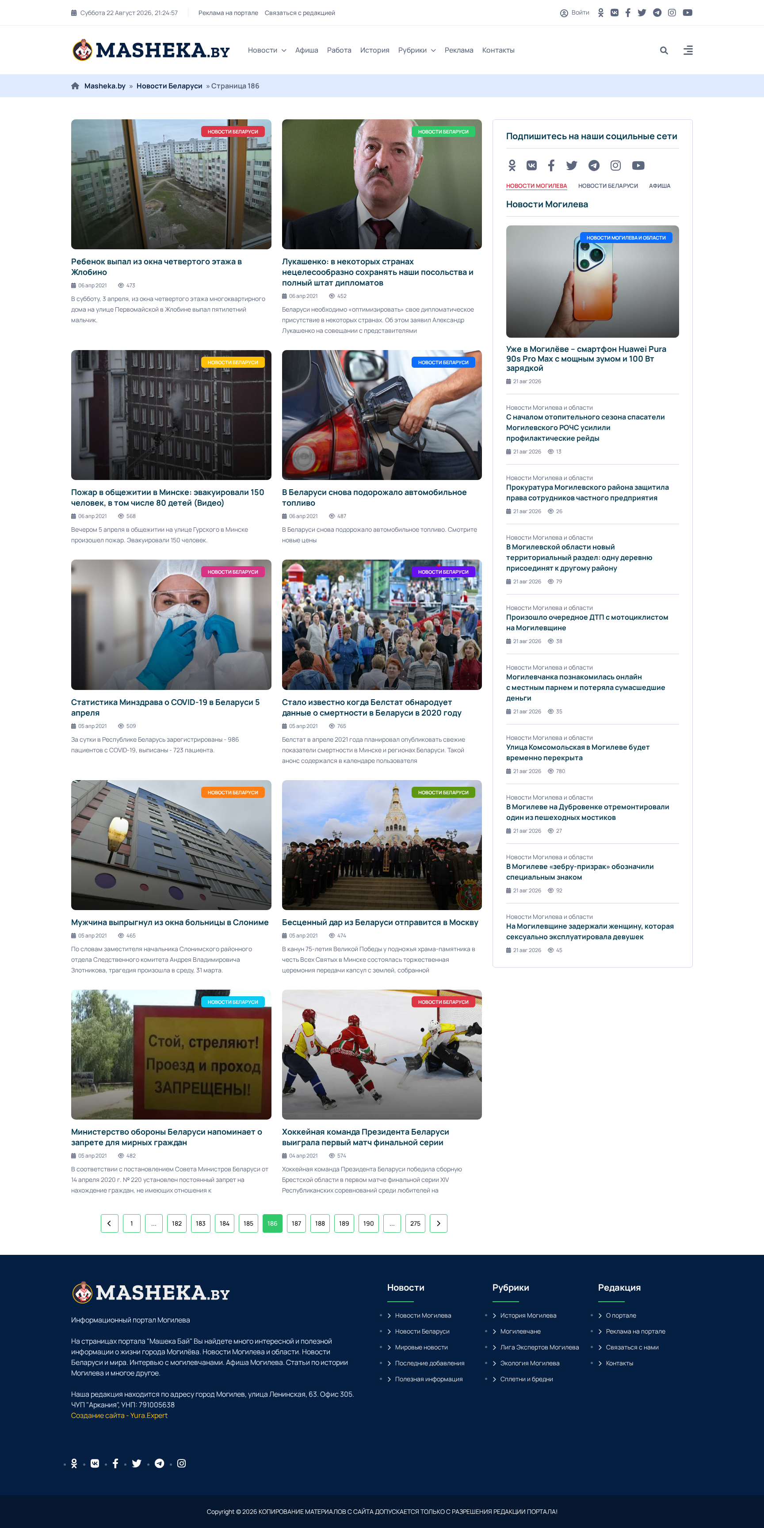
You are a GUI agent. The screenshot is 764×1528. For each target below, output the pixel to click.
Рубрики (412, 50)
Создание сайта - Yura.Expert (119, 1415)
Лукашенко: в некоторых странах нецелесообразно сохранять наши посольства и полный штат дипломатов (378, 272)
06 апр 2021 (92, 285)
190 (368, 1223)
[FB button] (628, 13)
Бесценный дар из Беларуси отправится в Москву (380, 922)
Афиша (306, 50)
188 (320, 1223)
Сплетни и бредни (526, 1379)
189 (344, 1223)
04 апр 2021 (303, 1155)
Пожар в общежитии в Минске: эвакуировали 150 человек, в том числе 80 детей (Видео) (167, 497)
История (375, 50)
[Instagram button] (672, 13)
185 (248, 1223)
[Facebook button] (115, 1463)
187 (296, 1223)
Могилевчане (520, 1331)
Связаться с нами (632, 1347)
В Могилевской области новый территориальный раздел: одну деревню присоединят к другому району (579, 557)
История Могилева (528, 1315)
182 (177, 1223)
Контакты (498, 50)
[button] (688, 51)
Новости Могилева (423, 1315)
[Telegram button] (657, 13)
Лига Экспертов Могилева (539, 1347)
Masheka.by (105, 86)
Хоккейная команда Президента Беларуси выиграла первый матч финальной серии (365, 1136)
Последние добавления (430, 1363)
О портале (621, 1315)
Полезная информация (429, 1379)
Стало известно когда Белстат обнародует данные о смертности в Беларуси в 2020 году (372, 707)
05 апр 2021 (92, 726)
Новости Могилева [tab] (536, 186)
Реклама (459, 50)
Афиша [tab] (660, 186)
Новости (262, 50)
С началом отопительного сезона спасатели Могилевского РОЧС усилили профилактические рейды (585, 427)
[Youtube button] (688, 13)
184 (224, 1223)
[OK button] (601, 13)
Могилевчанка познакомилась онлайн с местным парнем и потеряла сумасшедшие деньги (585, 687)
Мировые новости (421, 1347)
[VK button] (615, 13)
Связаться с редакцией (300, 12)
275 (415, 1223)
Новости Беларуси (169, 86)
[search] (667, 50)
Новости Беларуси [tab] (608, 186)
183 (201, 1223)
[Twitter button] (642, 13)
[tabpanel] (592, 576)
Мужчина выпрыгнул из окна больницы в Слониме (170, 922)
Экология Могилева (530, 1363)
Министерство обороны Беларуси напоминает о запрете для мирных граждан (166, 1136)
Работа (339, 50)
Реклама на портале (228, 12)
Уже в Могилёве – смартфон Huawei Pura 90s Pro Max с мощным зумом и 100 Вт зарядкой (586, 358)
